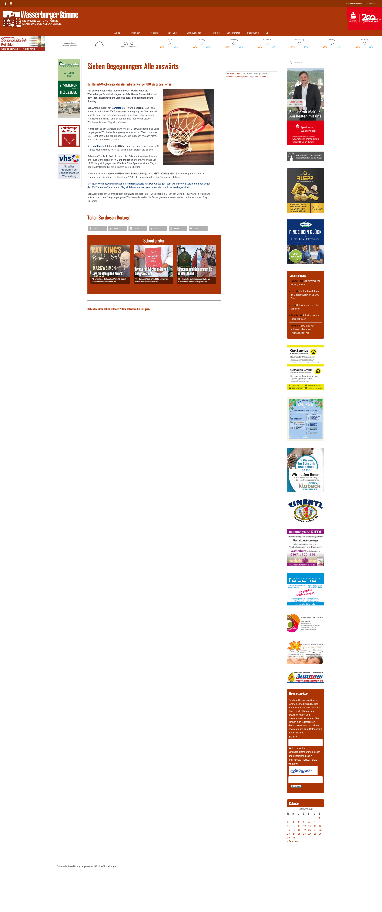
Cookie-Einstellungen (106, 866)
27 (309, 833)
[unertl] (305, 500)
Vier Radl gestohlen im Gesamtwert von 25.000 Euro (305, 295)
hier (301, 732)
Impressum (87, 866)
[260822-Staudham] (110, 246)
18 (299, 829)
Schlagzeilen (242, 76)
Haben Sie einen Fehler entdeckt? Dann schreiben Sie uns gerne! (119, 309)
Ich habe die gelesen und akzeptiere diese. (304, 752)
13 (309, 826)
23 (288, 833)
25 (299, 833)
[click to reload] (303, 771)
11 (299, 826)
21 (315, 829)
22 (320, 829)
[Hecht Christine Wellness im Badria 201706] (305, 641)
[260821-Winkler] (153, 246)
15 (320, 826)
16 (288, 829)
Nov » (298, 841)
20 (309, 829)
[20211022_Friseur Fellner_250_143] (305, 613)
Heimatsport (231, 76)
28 (315, 833)
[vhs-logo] (69, 155)
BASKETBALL (260, 76)
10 (293, 826)
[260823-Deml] (196, 246)
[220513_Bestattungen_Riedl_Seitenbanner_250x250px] (305, 531)
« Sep (290, 841)
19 (304, 829)
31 (293, 837)
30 (288, 837)
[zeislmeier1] (305, 672)
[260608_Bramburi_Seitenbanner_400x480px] (305, 398)
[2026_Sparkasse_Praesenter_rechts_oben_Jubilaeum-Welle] (364, 9)
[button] (266, 33)
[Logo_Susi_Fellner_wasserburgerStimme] (305, 574)
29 (320, 833)
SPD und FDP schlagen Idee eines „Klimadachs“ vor (303, 329)
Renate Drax (234, 74)
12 (304, 826)
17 (293, 829)
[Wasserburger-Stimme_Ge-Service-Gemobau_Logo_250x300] (305, 347)
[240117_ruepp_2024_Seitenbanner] (305, 169)
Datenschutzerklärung (300, 751)
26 (304, 833)
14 (315, 826)
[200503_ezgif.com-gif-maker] (305, 449)
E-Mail (292, 736)
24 (293, 833)
